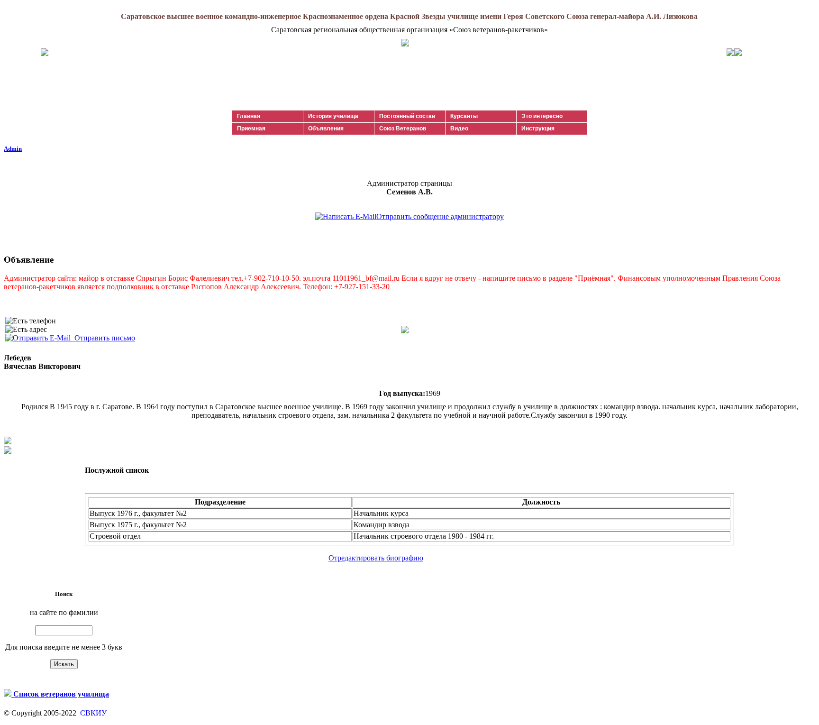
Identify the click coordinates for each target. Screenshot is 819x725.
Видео (459, 128)
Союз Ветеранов (402, 128)
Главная (248, 116)
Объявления (326, 128)
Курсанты (464, 116)
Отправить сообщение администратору (440, 216)
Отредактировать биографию (375, 558)
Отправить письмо (103, 338)
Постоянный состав (407, 116)
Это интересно (542, 116)
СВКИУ (92, 713)
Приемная (251, 128)
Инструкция (538, 128)
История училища (333, 116)
